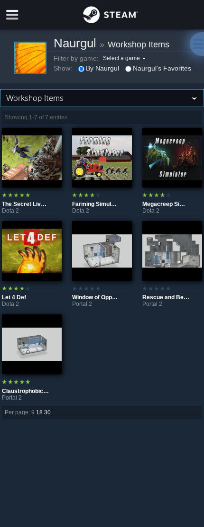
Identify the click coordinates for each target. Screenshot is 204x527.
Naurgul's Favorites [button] (162, 68)
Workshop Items (138, 44)
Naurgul (75, 43)
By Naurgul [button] (102, 68)
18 (39, 412)
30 (47, 412)
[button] (125, 58)
